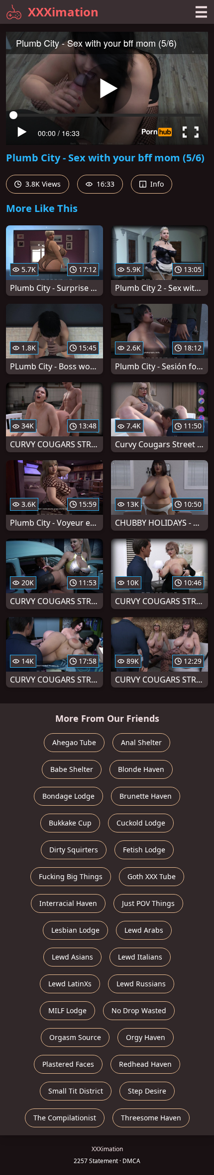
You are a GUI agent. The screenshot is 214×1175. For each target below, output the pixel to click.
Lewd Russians (141, 983)
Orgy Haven (145, 1037)
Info (156, 184)
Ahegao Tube (74, 742)
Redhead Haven (145, 1064)
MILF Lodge (67, 1010)
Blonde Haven (141, 769)
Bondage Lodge (68, 796)
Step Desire (147, 1091)
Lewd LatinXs (70, 983)
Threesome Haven (151, 1117)
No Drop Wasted (138, 1010)
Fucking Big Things (71, 876)
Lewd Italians (140, 957)
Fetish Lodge (144, 849)
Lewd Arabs (143, 930)
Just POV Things (148, 903)
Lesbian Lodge (75, 930)
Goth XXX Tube (151, 876)
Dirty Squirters (73, 849)
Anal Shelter (141, 742)
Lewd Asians (72, 957)
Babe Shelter (71, 769)
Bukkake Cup (70, 823)
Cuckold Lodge (140, 823)
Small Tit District (75, 1091)
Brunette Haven (145, 796)
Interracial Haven (68, 903)
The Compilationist (64, 1117)
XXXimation (63, 11)
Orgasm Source (75, 1037)
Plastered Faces (68, 1064)
